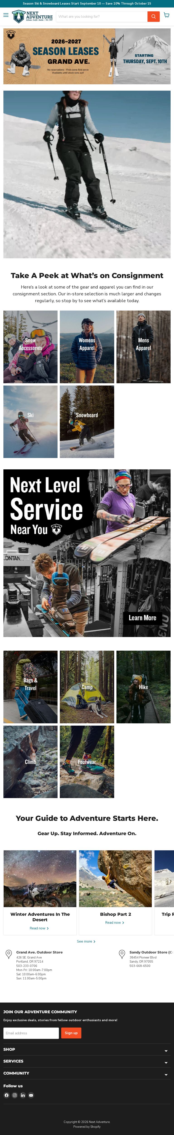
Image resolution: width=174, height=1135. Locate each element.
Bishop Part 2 (115, 914)
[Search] (153, 16)
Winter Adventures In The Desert (40, 917)
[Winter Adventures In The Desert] (40, 878)
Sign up (71, 1032)
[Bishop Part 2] (115, 878)
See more (85, 941)
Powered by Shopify (87, 1127)
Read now (38, 928)
